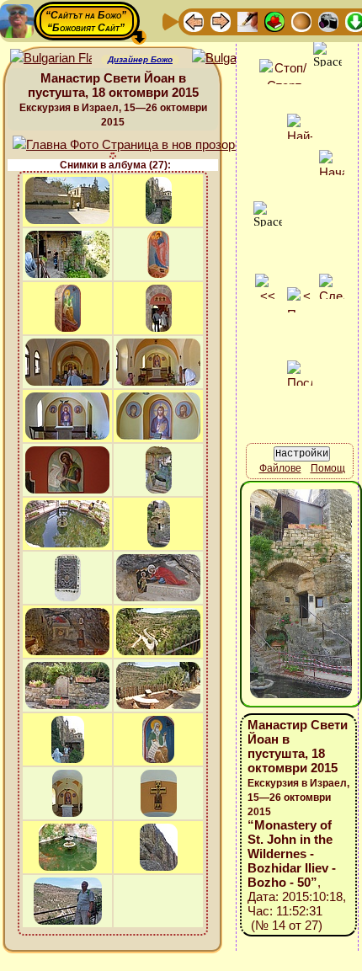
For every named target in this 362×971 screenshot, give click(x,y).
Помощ (328, 468)
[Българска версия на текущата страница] (232, 59)
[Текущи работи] (301, 20)
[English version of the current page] (50, 59)
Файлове (280, 468)
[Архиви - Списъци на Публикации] (247, 20)
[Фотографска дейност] (328, 20)
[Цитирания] (274, 20)
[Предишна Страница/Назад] (194, 20)
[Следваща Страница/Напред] (220, 20)
